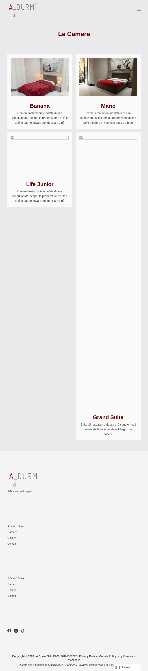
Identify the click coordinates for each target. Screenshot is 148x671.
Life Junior (40, 184)
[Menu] (139, 9)
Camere (12, 532)
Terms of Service (107, 664)
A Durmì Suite (15, 578)
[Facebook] (9, 631)
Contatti (11, 543)
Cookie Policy (108, 656)
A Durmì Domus (17, 526)
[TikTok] (23, 631)
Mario (108, 106)
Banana (40, 106)
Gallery (11, 537)
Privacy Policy (88, 656)
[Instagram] (16, 631)
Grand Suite (108, 417)
